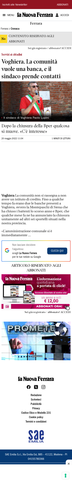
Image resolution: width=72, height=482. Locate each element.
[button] (36, 340)
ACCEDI (64, 15)
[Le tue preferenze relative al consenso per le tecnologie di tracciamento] (65, 475)
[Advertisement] (29, 169)
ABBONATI (62, 5)
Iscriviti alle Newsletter (14, 5)
